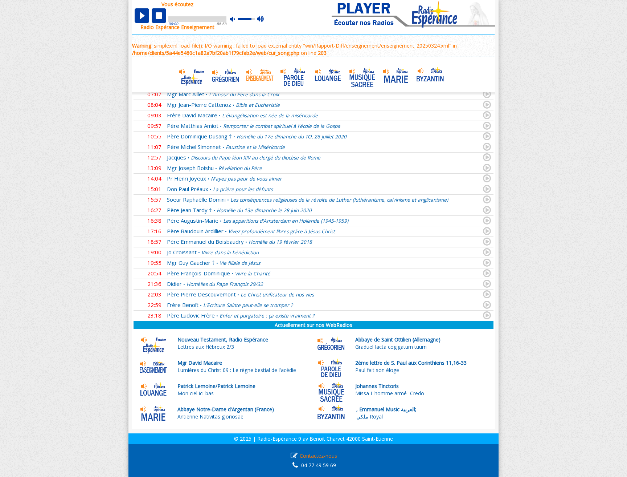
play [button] (142, 15)
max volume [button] (261, 19)
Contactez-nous (318, 455)
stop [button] (159, 15)
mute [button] (236, 19)
